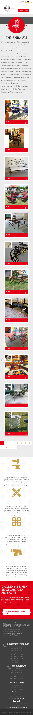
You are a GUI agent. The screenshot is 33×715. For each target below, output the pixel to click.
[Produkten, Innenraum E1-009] (16, 252)
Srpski (23, 2)
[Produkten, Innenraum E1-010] (16, 280)
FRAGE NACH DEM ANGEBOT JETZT (15, 612)
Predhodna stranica (4, 360)
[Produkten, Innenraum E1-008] (16, 223)
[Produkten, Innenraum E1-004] (16, 138)
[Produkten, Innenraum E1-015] (16, 394)
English (25, 2)
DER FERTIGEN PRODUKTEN (18, 644)
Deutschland (28, 2)
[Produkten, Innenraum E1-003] (16, 110)
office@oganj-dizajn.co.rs (14, 633)
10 (6, 447)
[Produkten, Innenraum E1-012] (16, 337)
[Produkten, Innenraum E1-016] (16, 422)
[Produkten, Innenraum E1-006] (16, 167)
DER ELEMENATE (19, 666)
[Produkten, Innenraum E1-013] (16, 365)
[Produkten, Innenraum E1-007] (16, 195)
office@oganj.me (19, 698)
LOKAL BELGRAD (16, 682)
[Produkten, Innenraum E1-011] (16, 308)
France (30, 2)
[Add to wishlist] (25, 123)
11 (11, 447)
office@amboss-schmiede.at (18, 707)
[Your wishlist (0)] (21, 2)
